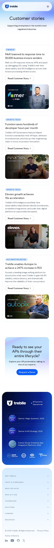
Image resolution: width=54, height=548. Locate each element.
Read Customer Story (18, 78)
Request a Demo (27, 372)
